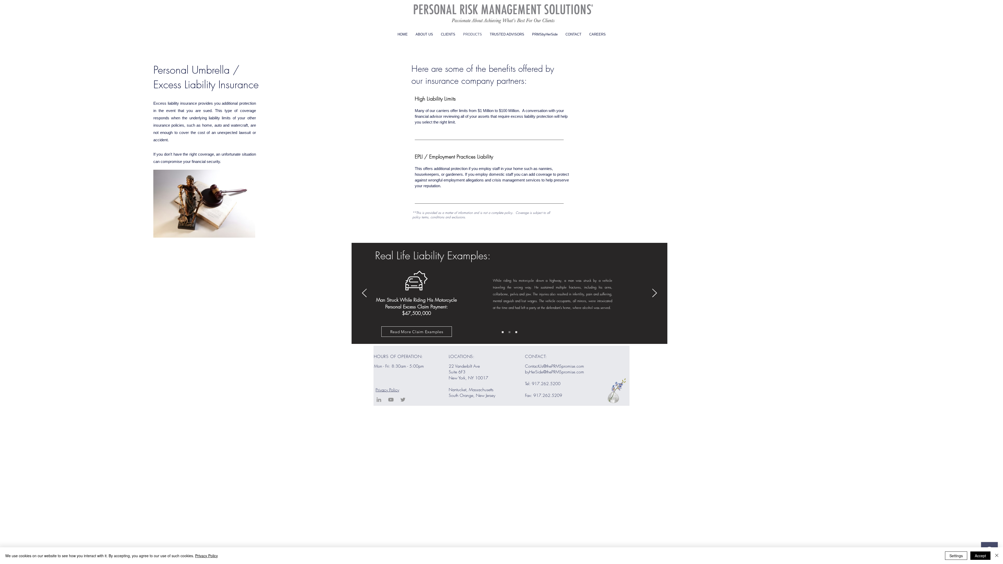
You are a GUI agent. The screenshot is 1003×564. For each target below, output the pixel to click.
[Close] (997, 555)
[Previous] (364, 293)
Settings (956, 555)
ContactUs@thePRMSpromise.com (554, 366)
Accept (980, 555)
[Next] (654, 293)
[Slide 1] (503, 332)
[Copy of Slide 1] (509, 332)
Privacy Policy (387, 390)
